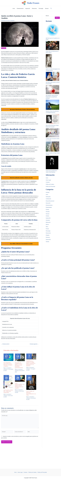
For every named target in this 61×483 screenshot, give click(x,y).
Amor (47, 194)
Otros (47, 226)
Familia (47, 209)
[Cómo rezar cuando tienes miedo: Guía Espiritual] (52, 162)
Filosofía (47, 211)
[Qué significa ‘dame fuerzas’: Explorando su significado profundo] (52, 89)
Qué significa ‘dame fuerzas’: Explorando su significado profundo (52, 97)
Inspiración (48, 218)
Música (47, 224)
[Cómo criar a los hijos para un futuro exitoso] (52, 45)
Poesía (47, 228)
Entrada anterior (5, 344)
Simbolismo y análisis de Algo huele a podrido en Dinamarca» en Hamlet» (30, 363)
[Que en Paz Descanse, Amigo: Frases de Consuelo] (52, 119)
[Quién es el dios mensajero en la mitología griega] (49, 61)
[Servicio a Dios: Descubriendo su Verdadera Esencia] (52, 105)
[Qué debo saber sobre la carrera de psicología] (52, 76)
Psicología (48, 230)
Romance (48, 237)
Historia (47, 215)
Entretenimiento (49, 205)
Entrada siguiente (34, 344)
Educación (48, 203)
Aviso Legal (48, 180)
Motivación (48, 222)
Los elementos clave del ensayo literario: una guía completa (8, 364)
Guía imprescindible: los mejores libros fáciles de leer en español (19, 386)
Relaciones (48, 233)
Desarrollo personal (50, 200)
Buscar (47, 15)
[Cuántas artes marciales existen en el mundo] (52, 132)
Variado (47, 241)
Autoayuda (48, 196)
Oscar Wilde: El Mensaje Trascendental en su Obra (31, 393)
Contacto (48, 182)
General (47, 213)
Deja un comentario (7, 367)
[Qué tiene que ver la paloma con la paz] (52, 30)
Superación (48, 239)
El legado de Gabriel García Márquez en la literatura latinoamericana (19, 365)
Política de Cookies (50, 184)
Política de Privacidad (50, 186)
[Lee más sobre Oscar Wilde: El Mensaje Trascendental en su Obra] (31, 382)
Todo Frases (33, 3)
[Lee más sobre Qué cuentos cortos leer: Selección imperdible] (8, 381)
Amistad (47, 192)
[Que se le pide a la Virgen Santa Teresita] (52, 147)
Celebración (48, 198)
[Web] (33, 432)
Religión (47, 235)
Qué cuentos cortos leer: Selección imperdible (8, 391)
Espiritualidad (49, 207)
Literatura (12, 20)
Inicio (47, 177)
